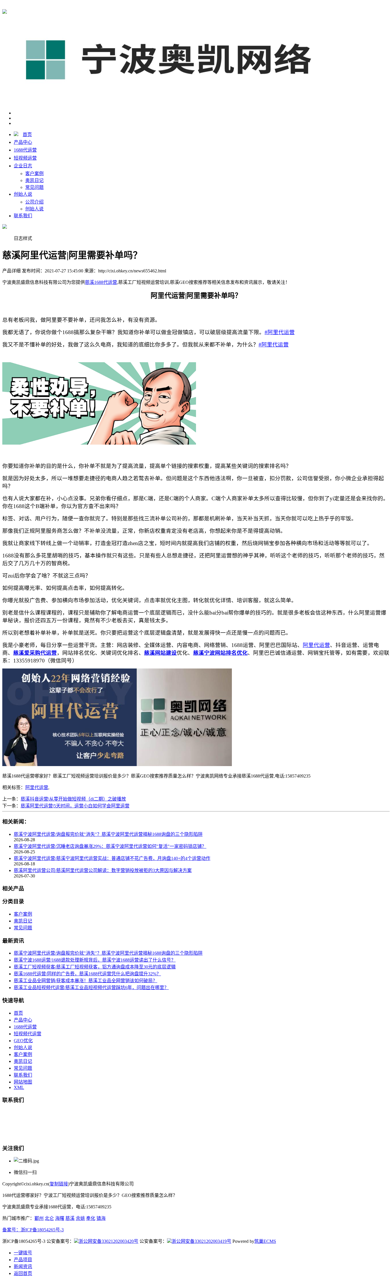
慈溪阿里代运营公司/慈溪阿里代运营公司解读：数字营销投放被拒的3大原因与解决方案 (103, 870)
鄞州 (39, 1218)
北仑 (49, 1218)
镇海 (101, 1218)
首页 (27, 134)
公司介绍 (34, 201)
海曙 (59, 1218)
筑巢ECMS (265, 1241)
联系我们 (23, 215)
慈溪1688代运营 (101, 6)
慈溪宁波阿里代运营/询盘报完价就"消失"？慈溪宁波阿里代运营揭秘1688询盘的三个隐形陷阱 (108, 834)
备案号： (11, 1229)
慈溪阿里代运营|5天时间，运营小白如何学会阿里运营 (75, 805)
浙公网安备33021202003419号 (201, 1241)
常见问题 (34, 187)
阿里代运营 (36, 787)
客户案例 (34, 173)
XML (19, 1087)
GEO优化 (23, 1040)
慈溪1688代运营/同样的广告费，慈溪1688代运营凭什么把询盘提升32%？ (87, 973)
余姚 (80, 1218)
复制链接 (59, 1183)
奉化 (90, 1218)
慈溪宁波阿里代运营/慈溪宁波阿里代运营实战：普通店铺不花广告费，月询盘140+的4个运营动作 (112, 858)
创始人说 (23, 194)
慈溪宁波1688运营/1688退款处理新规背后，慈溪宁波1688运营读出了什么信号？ (95, 960)
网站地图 (23, 1082)
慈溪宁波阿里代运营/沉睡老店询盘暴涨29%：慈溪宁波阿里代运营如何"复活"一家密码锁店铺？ (110, 846)
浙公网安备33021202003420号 (108, 1241)
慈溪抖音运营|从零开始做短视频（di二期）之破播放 (73, 798)
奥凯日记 (34, 180)
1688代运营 (25, 150)
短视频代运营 (27, 1033)
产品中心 (23, 142)
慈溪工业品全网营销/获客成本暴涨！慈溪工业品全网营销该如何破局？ (85, 980)
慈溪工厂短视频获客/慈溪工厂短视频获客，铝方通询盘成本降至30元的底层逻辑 (95, 966)
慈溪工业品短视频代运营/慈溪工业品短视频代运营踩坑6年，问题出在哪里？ (91, 987)
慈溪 (70, 1218)
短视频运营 (25, 158)
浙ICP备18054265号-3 (42, 1229)
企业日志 (23, 165)
